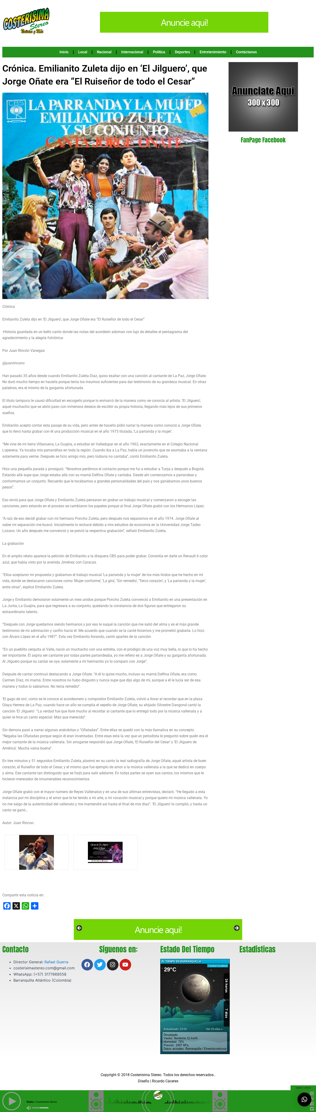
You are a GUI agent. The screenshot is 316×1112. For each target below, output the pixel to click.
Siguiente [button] (236, 928)
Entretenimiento (213, 52)
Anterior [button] (79, 928)
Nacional (104, 52)
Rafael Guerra (56, 962)
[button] (304, 1099)
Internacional (132, 52)
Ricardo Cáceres (165, 1081)
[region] (158, 929)
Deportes (182, 52)
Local (82, 52)
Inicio (63, 52)
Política (159, 52)
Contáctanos (246, 52)
